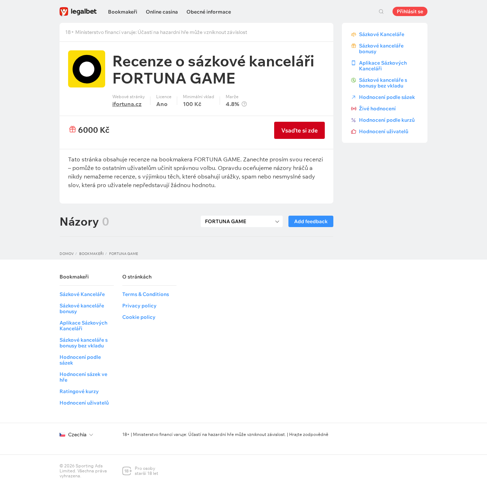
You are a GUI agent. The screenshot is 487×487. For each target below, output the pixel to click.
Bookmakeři (122, 12)
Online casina (162, 12)
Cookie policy (138, 317)
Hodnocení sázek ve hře (83, 377)
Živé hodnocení (377, 108)
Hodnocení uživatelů (383, 131)
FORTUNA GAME (123, 253)
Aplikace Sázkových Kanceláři (383, 65)
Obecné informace (208, 12)
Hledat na (381, 11)
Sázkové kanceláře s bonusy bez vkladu (383, 83)
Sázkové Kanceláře (381, 34)
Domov (67, 253)
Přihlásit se (410, 11)
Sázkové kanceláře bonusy (381, 48)
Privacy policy (139, 305)
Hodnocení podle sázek (387, 97)
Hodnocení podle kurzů (387, 120)
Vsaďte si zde (299, 130)
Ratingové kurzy (79, 391)
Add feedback (311, 221)
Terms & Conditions (145, 294)
